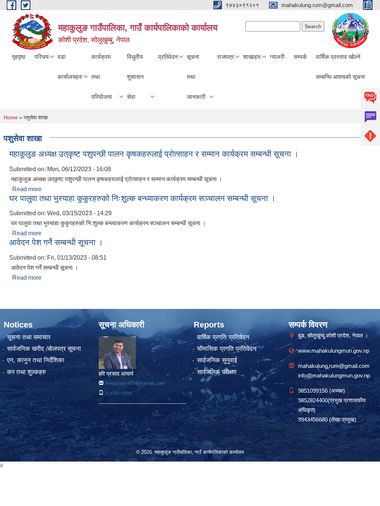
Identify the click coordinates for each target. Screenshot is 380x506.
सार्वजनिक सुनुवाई (217, 360)
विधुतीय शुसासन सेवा (135, 77)
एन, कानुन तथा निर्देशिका (35, 360)
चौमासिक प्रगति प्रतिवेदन (226, 348)
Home (11, 117)
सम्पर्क (300, 57)
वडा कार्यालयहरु (70, 67)
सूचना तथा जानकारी (196, 77)
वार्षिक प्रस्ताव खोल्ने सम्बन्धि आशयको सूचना (340, 67)
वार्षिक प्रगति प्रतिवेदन (223, 337)
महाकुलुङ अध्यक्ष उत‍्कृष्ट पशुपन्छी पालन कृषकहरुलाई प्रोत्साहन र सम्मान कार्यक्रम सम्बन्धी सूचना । (154, 154)
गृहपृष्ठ (19, 57)
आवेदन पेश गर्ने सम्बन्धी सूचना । (56, 242)
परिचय (42, 57)
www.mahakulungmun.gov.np (333, 350)
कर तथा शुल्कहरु (26, 372)
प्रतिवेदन (168, 57)
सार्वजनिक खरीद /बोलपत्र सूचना (44, 348)
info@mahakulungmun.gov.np (334, 375)
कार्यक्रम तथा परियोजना (101, 77)
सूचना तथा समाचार (28, 337)
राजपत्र (225, 57)
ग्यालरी (277, 57)
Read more (27, 189)
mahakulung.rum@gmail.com (334, 366)
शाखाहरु (252, 57)
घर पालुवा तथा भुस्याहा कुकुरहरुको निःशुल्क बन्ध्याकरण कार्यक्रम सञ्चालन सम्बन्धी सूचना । (142, 198)
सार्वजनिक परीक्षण (216, 372)
